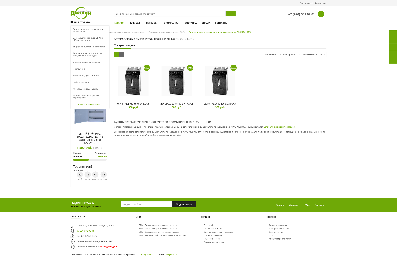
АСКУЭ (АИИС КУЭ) (213, 228)
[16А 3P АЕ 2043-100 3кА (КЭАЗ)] (133, 81)
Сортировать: (270, 54)
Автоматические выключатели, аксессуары (122, 32)
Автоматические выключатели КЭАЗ (167, 32)
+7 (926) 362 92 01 (301, 14)
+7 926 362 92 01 (85, 230)
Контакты (319, 204)
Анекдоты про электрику (280, 238)
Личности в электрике (278, 225)
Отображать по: (310, 54)
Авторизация (306, 3)
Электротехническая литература (218, 231)
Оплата (280, 204)
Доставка (293, 204)
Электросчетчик (276, 231)
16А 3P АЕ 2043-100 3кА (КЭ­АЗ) (133, 103)
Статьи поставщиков (213, 235)
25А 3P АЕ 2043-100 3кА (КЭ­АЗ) (220, 103)
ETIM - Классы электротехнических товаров (158, 228)
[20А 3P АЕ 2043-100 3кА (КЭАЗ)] (176, 81)
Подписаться (184, 204)
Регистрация (320, 3)
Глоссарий (208, 225)
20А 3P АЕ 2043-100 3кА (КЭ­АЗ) (177, 103)
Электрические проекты (279, 228)
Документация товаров (214, 242)
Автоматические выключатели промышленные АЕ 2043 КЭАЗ (220, 32)
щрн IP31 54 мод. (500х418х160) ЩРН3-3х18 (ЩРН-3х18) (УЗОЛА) (90, 137)
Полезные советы (212, 238)
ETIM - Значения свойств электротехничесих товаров (162, 235)
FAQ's (307, 204)
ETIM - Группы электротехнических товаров (158, 225)
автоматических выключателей (279, 126)
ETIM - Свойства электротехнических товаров (159, 231)
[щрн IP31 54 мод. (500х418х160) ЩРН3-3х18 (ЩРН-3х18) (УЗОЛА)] (90, 111)
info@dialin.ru (90, 235)
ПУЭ (271, 235)
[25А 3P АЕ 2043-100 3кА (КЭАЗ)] (220, 81)
